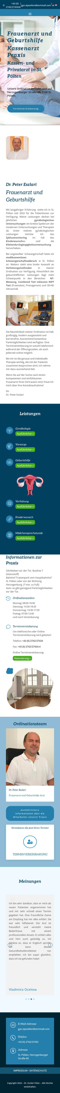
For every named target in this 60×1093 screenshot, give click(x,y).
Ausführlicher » (25, 433)
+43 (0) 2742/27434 (12, 5)
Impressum (20, 1070)
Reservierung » (22, 658)
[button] (50, 945)
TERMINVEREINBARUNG (30, 854)
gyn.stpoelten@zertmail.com (36, 5)
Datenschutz (38, 1070)
